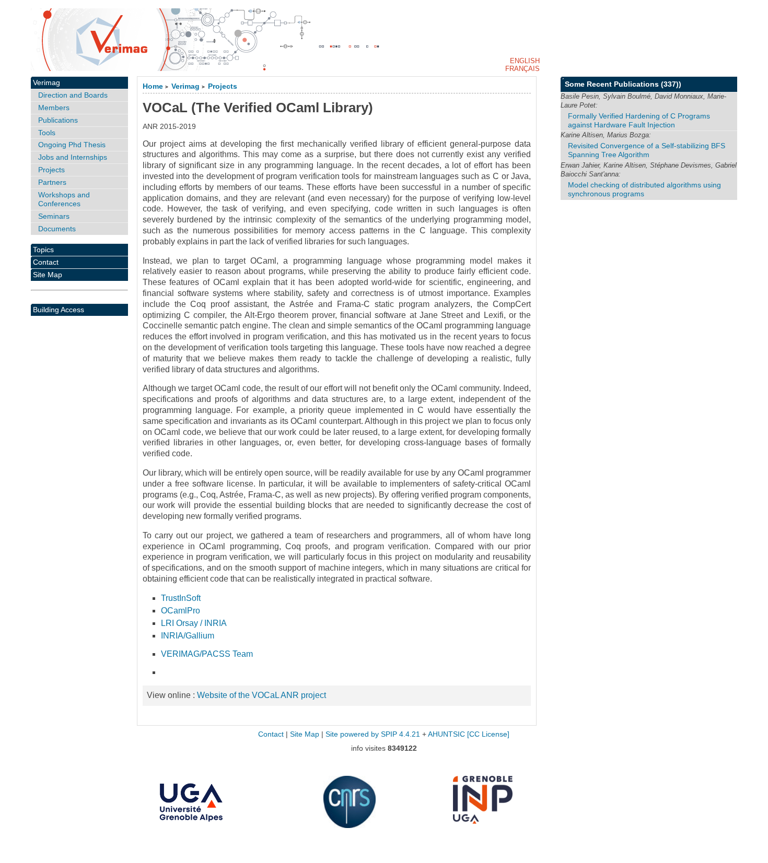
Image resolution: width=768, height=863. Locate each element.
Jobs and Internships (72, 157)
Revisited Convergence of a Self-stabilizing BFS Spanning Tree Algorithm (646, 150)
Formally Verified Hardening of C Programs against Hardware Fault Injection (639, 120)
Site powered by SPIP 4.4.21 (372, 734)
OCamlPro (180, 610)
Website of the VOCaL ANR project (261, 695)
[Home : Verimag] (384, 39)
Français (522, 69)
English (525, 61)
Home (153, 86)
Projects (222, 86)
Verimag (185, 86)
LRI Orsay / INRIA (194, 623)
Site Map (47, 274)
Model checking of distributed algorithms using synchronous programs (644, 189)
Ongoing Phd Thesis (72, 144)
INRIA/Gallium (187, 635)
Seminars (53, 216)
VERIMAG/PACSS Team (207, 653)
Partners (52, 182)
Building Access (58, 309)
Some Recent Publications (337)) (623, 84)
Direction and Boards (73, 95)
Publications (58, 120)
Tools (46, 132)
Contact (46, 262)
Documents (57, 228)
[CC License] (488, 734)
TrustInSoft (181, 598)
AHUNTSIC (446, 734)
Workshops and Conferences (64, 199)
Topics (43, 249)
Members (53, 107)
